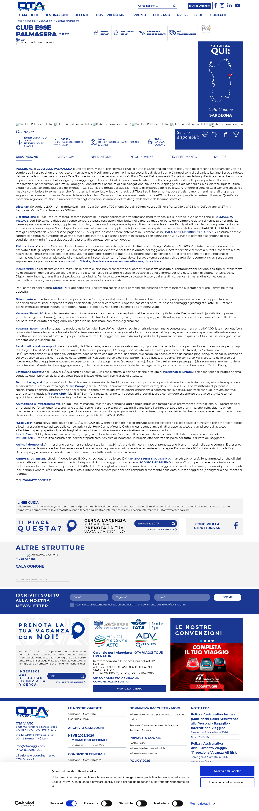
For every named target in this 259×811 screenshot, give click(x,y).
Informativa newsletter (143, 753)
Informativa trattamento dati (147, 748)
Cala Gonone (46, 20)
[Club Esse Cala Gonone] (42, 555)
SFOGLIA (77, 745)
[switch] (106, 803)
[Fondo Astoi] (111, 640)
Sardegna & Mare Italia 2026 (85, 760)
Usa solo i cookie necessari (227, 782)
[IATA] (147, 624)
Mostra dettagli (200, 803)
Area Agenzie (201, 6)
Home (19, 20)
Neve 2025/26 (200, 737)
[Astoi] (111, 624)
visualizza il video (129, 689)
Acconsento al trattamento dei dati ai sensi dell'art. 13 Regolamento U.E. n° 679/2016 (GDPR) (130, 605)
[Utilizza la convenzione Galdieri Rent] (206, 667)
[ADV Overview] (147, 640)
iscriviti (227, 597)
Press (182, 15)
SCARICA (98, 745)
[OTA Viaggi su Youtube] (237, 5)
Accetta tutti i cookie (227, 771)
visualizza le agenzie (161, 529)
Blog (198, 15)
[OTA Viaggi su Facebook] (215, 5)
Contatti (218, 15)
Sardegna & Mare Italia (82, 714)
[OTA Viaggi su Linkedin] (229, 5)
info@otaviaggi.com (30, 746)
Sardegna (30, 20)
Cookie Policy (137, 743)
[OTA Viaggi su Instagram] (222, 5)
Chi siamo (161, 15)
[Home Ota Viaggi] (32, 6)
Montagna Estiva (78, 719)
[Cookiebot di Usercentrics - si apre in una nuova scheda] (24, 803)
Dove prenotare (111, 15)
